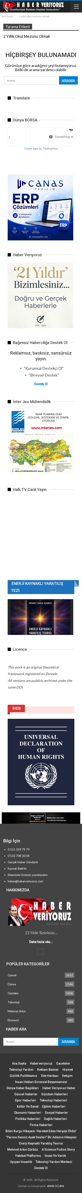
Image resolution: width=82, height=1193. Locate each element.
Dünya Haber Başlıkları (23, 1088)
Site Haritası (49, 1076)
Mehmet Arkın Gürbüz (22, 1149)
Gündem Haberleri (54, 1094)
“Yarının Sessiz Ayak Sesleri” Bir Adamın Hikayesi (41, 1137)
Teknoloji (13, 1002)
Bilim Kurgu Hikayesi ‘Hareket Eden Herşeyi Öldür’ (41, 1131)
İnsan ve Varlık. (56, 1155)
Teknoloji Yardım (21, 1069)
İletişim (67, 1076)
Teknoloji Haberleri (53, 1100)
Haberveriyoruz (41, 1063)
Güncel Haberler (26, 1094)
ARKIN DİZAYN (55, 1186)
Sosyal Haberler (56, 1112)
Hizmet (68, 1069)
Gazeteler (63, 1063)
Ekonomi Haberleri (27, 1112)
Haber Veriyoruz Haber (58, 1088)
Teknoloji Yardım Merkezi (54, 1162)
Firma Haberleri (41, 1125)
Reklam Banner (48, 1069)
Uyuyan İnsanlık (21, 1162)
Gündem (13, 993)
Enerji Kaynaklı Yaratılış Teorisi (41, 1143)
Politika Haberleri (27, 1119)
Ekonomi (13, 1020)
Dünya (12, 984)
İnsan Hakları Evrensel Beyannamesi (41, 1082)
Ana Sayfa (19, 1063)
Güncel (12, 975)
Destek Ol (41, 384)
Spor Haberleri (25, 1100)
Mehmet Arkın (17, 1011)
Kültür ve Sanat (27, 1106)
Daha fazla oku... (41, 942)
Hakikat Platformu (28, 1155)
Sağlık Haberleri (55, 1119)
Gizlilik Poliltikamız (23, 1076)
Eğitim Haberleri (53, 1106)
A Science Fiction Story (58, 1149)
